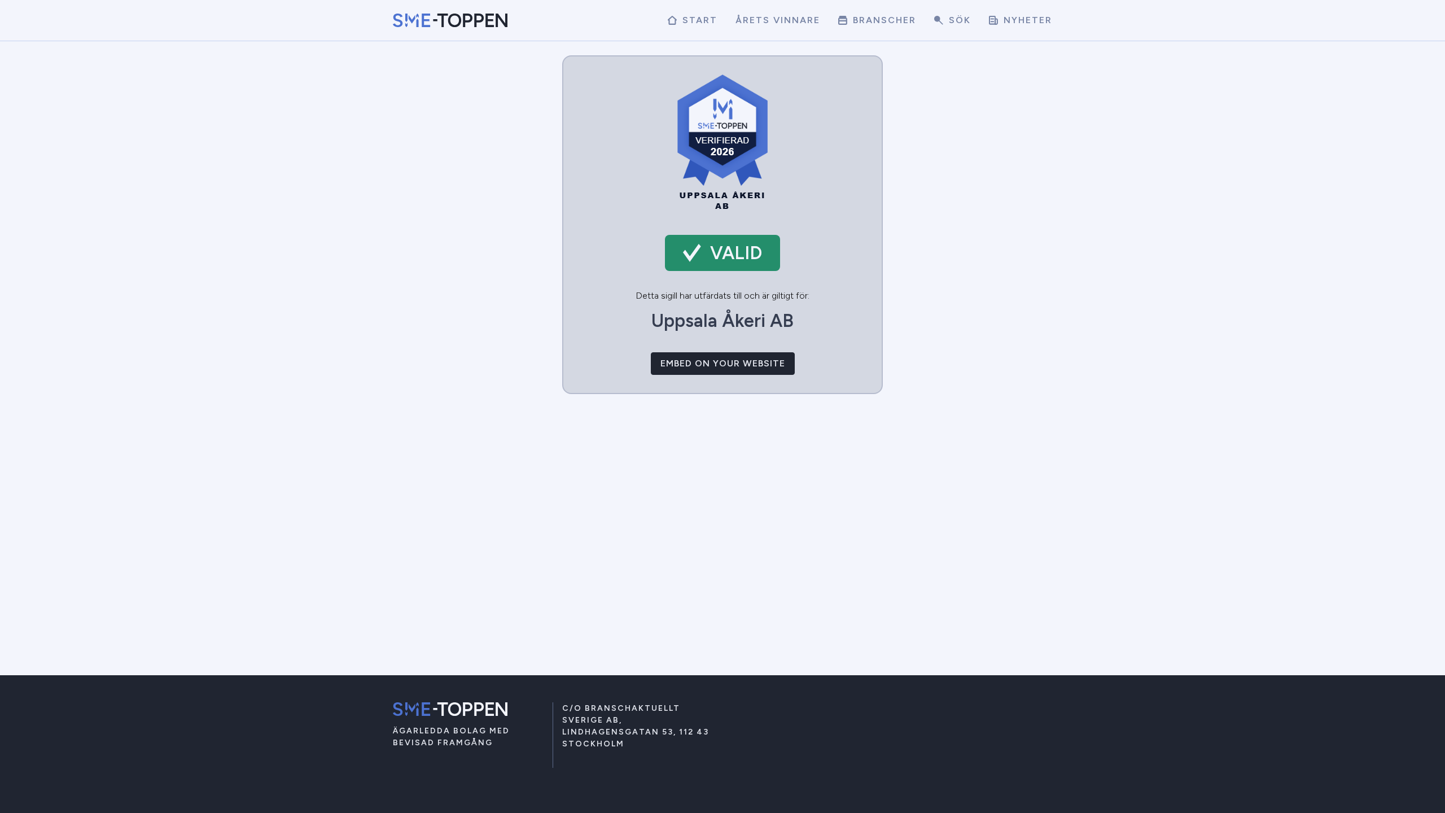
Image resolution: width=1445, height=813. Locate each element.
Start (698, 20)
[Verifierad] (722, 209)
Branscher (883, 20)
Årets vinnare (777, 20)
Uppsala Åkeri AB (722, 320)
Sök (958, 20)
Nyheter (1026, 20)
